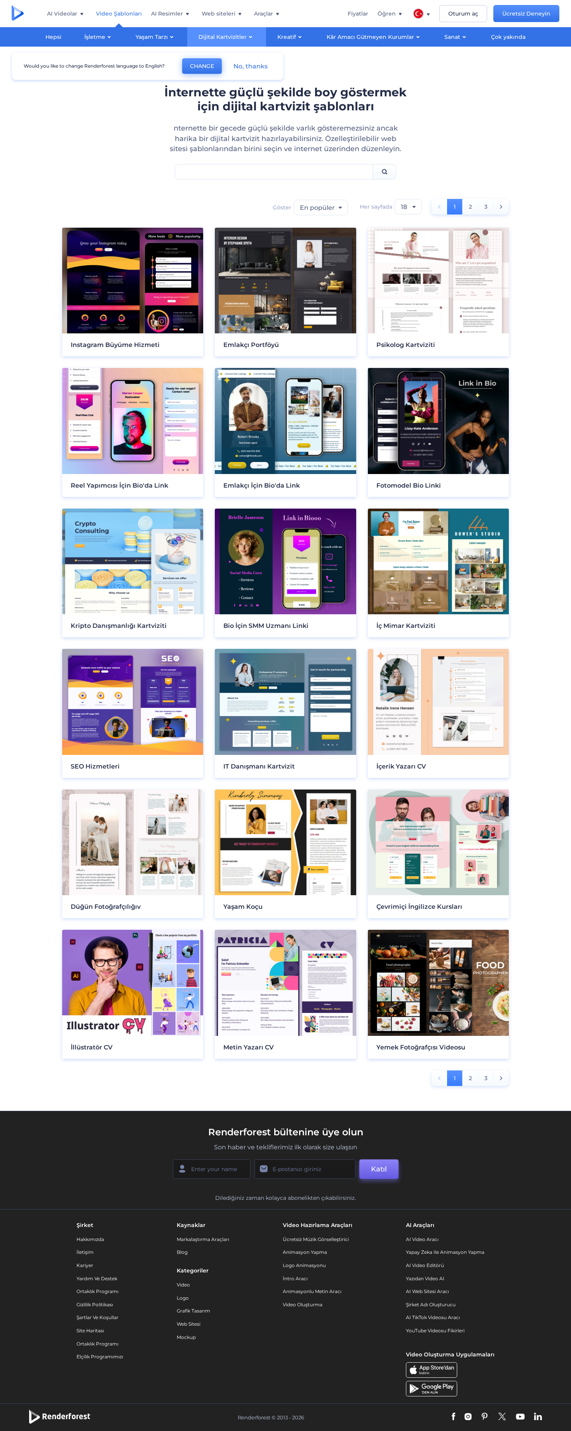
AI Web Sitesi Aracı (427, 1291)
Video (183, 1285)
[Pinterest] (484, 1417)
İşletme (94, 36)
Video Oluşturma (302, 1304)
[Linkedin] (538, 1417)
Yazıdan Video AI (425, 1278)
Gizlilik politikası (95, 1304)
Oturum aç (463, 13)
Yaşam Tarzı (152, 36)
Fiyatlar (358, 13)
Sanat (452, 36)
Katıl (379, 1169)
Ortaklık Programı (97, 1291)
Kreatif (286, 36)
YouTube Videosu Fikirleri (435, 1330)
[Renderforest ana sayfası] (18, 13)
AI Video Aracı (422, 1239)
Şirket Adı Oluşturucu (431, 1304)
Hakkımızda (90, 1239)
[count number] (501, 206)
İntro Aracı (295, 1278)
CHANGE (202, 66)
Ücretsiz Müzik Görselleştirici (316, 1239)
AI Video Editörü (425, 1265)
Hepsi (53, 36)
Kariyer (85, 1265)
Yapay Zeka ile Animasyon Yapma (445, 1252)
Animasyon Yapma (305, 1252)
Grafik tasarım (193, 1311)
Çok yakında (508, 36)
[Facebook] (453, 1417)
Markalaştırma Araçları (203, 1239)
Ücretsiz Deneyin (526, 13)
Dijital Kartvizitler (222, 36)
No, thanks (250, 66)
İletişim (85, 1252)
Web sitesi (188, 1324)
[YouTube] (520, 1417)
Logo (183, 1298)
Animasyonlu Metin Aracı (312, 1291)
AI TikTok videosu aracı (433, 1317)
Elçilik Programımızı (100, 1357)
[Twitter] (502, 1417)
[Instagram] (468, 1417)
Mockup (186, 1337)
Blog (182, 1252)
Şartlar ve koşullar (97, 1317)
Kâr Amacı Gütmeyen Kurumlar (370, 36)
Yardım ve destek (97, 1278)
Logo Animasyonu (304, 1265)
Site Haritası (90, 1330)
